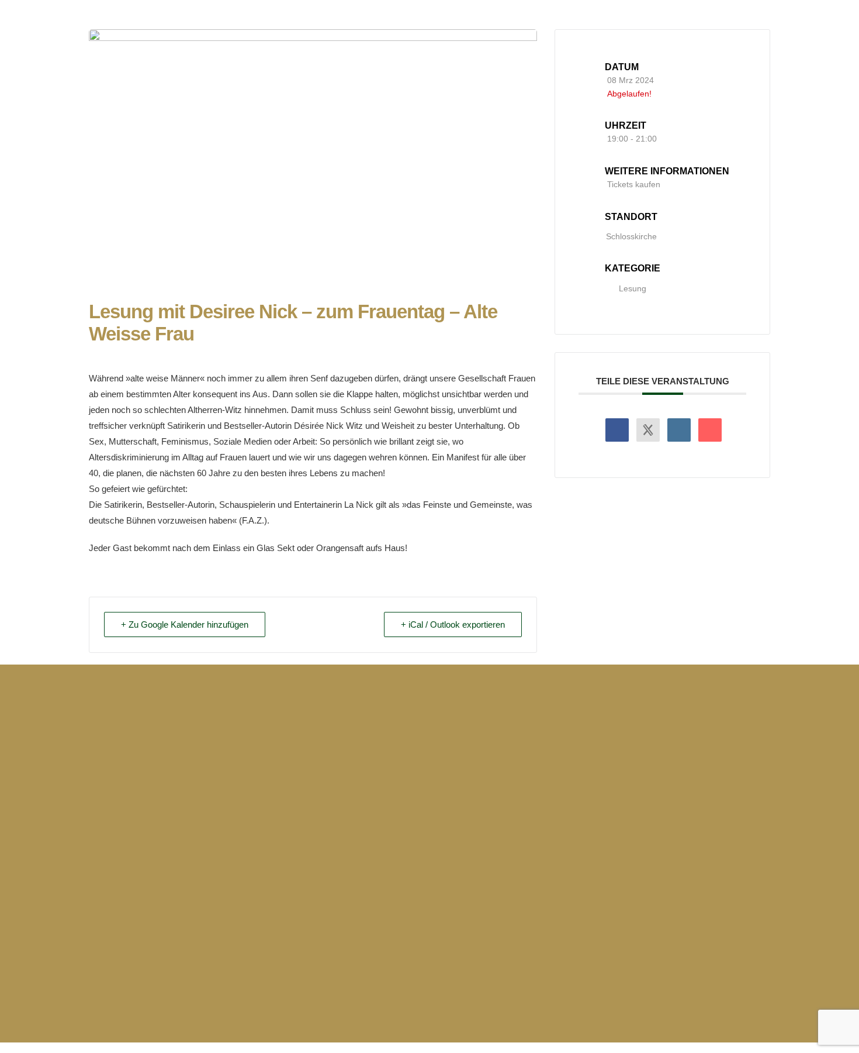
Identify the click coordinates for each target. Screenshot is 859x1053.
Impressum (677, 772)
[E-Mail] (710, 430)
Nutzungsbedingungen (704, 813)
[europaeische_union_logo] (370, 890)
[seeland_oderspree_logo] (611, 890)
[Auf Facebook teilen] (617, 430)
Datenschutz (681, 793)
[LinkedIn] (679, 430)
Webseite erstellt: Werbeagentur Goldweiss (188, 992)
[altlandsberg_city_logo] (128, 890)
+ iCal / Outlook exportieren (453, 624)
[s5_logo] (491, 890)
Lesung (632, 288)
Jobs (559, 813)
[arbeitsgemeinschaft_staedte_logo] (249, 890)
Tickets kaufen (633, 184)
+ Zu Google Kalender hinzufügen (184, 624)
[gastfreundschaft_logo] (732, 890)
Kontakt (565, 793)
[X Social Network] (648, 430)
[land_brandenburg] (429, 990)
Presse (563, 772)
